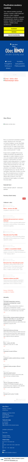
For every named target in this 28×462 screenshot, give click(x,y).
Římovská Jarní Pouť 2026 (10, 235)
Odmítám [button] (14, 31)
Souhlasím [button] (14, 28)
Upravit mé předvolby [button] (14, 35)
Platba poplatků (20, 66)
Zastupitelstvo (19, 64)
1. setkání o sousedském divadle (12, 249)
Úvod (15, 74)
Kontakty (20, 61)
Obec (14, 52)
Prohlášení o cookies (6, 437)
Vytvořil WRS (7, 458)
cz (13, 74)
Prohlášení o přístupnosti (7, 429)
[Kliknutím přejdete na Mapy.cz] (14, 452)
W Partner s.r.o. (14, 460)
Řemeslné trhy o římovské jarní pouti (13, 263)
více (24, 198)
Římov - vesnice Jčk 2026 (10, 208)
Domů (9, 61)
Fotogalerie (8, 64)
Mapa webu (4, 432)
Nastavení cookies (6, 435)
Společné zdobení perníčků (11, 278)
